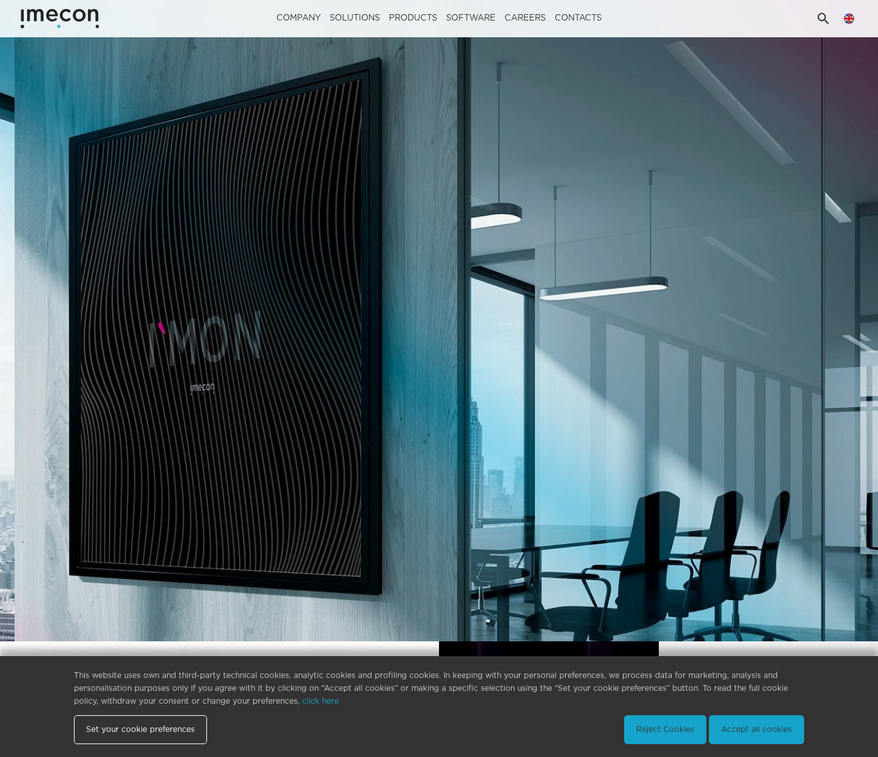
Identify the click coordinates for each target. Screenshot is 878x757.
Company (298, 18)
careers (525, 18)
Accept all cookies (756, 729)
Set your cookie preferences (140, 729)
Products (413, 18)
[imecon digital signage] (439, 320)
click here (320, 701)
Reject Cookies (665, 729)
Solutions (355, 18)
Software (471, 18)
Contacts (578, 18)
